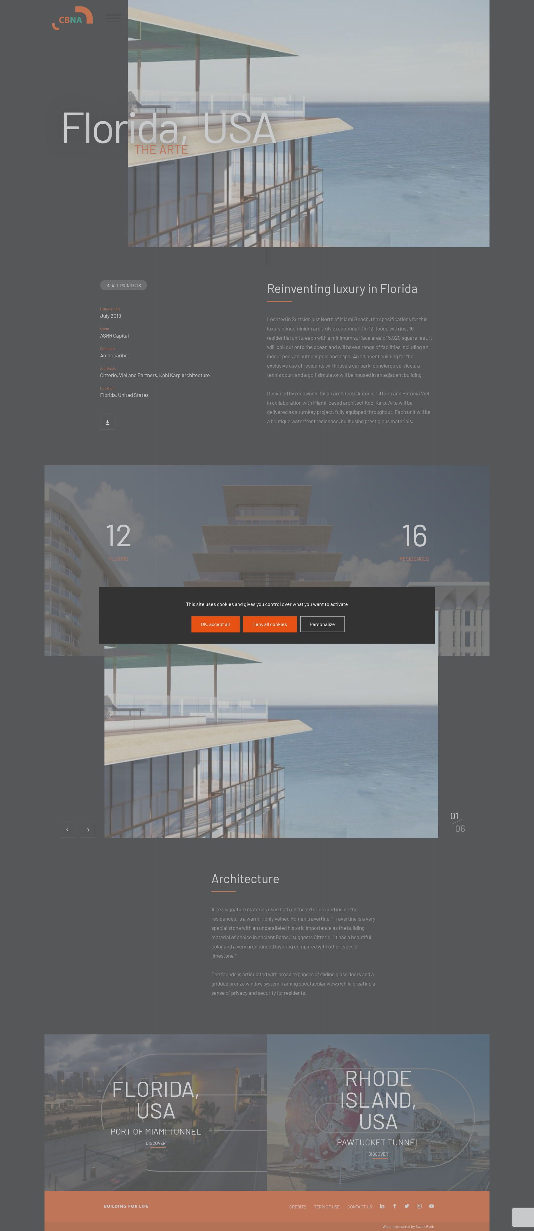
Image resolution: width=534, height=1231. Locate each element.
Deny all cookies (269, 624)
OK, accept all (215, 624)
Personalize (322, 624)
